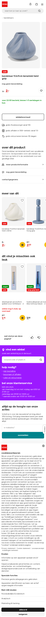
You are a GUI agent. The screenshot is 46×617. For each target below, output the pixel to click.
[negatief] (39, 337)
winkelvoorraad (23, 117)
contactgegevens (10, 179)
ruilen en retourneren (12, 378)
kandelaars (9, 18)
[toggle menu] (42, 4)
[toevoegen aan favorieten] (41, 90)
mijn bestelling (9, 371)
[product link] (13, 211)
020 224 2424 (7, 387)
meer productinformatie (17, 164)
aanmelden (23, 435)
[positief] (32, 337)
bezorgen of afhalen (12, 374)
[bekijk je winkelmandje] (36, 4)
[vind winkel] (40, 359)
